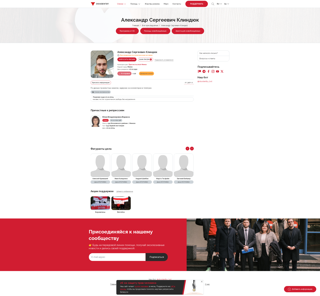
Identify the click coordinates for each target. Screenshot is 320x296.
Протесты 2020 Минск (138, 64)
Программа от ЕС (127, 31)
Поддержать (196, 4)
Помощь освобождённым (155, 31)
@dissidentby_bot (205, 81)
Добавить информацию (302, 289)
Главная (135, 25)
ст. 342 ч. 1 (189, 82)
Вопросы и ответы (207, 59)
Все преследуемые (150, 25)
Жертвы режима (152, 4)
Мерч (166, 4)
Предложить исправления (164, 60)
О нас (207, 284)
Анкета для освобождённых (188, 31)
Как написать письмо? (209, 53)
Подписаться (157, 257)
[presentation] (187, 148)
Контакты (177, 4)
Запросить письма (127, 59)
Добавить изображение (124, 191)
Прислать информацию (101, 83)
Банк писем (145, 59)
